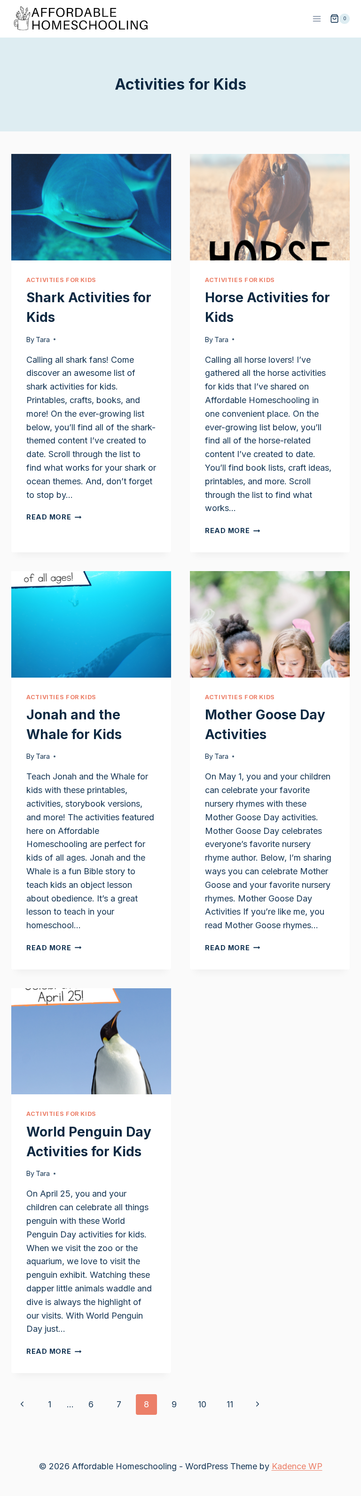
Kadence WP (297, 1466)
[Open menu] (316, 18)
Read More (53, 517)
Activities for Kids (61, 279)
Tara (43, 339)
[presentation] (91, 207)
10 (202, 1404)
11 (230, 1404)
